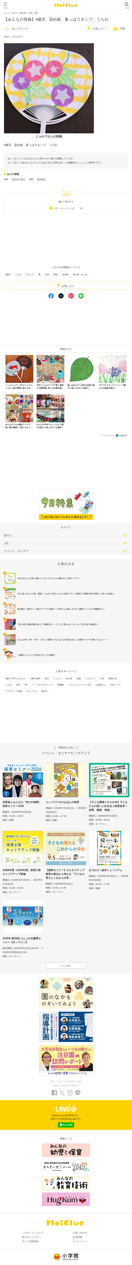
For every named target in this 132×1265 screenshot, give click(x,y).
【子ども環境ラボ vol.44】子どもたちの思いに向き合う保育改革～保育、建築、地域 (108, 806)
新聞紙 (60, 685)
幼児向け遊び (18, 179)
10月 (18, 685)
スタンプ (30, 274)
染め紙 (65, 274)
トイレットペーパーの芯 (79, 685)
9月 (26, 685)
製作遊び (23, 13)
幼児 (47, 274)
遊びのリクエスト (31, 1237)
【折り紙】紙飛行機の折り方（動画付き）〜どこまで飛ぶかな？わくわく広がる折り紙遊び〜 (58, 624)
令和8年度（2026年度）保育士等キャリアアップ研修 (22, 872)
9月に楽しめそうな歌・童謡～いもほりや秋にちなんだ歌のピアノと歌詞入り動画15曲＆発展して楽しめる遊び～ (66, 594)
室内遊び (41, 179)
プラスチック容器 (13, 691)
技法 (47, 678)
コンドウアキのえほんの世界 (62, 802)
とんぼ (8, 685)
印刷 (122, 28)
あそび (14, 13)
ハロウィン (90, 678)
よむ (6, 543)
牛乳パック (115, 685)
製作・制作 (33, 13)
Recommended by (108, 435)
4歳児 (8, 274)
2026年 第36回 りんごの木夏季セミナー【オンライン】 (22, 940)
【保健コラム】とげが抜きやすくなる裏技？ (36, 655)
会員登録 (77, 1237)
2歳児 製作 (35, 678)
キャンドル (31, 691)
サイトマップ (80, 1241)
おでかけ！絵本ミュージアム (105, 870)
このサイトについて (33, 1232)
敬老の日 (113, 678)
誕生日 (44, 691)
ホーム (6, 13)
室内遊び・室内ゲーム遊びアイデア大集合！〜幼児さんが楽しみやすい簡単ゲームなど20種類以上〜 (61, 609)
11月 (102, 678)
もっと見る (66, 966)
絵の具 (69, 678)
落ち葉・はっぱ (80, 274)
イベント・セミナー (16, 551)
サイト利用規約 (30, 1241)
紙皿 (79, 678)
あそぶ (8, 535)
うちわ (18, 274)
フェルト (57, 678)
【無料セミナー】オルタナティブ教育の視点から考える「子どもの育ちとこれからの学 (65, 874)
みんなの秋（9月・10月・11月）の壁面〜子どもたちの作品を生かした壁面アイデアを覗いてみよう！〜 (62, 640)
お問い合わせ (80, 1232)
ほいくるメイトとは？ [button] (65, 208)
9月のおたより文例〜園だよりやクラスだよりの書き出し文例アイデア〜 (48, 578)
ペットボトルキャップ (42, 685)
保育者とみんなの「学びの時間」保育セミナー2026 (22, 804)
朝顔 (56, 274)
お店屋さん (100, 685)
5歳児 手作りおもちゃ (15, 678)
